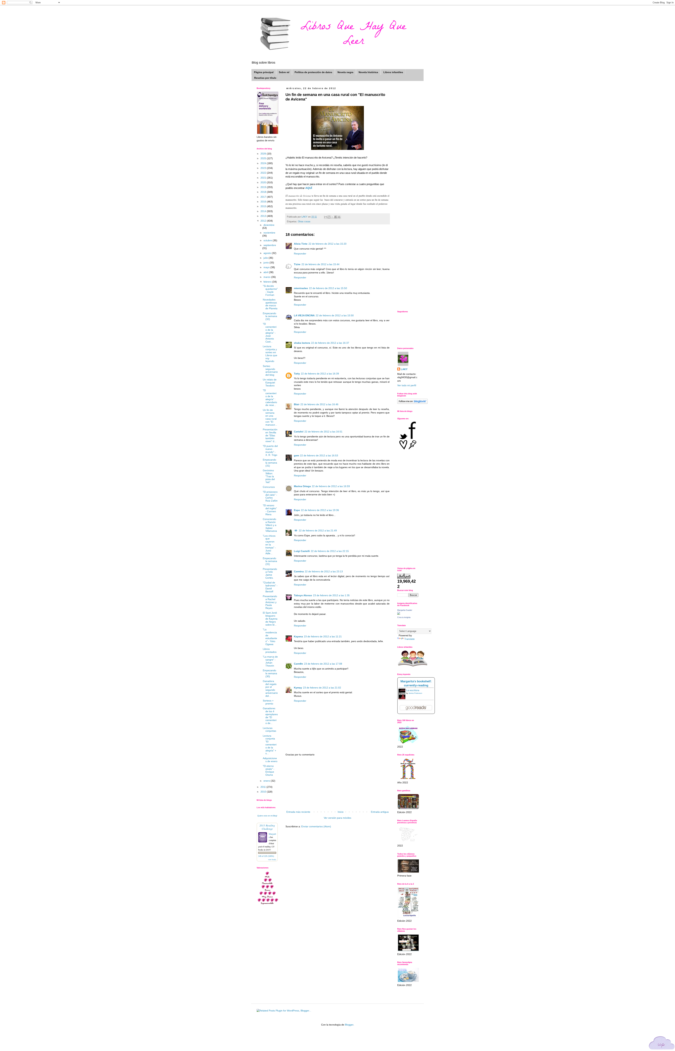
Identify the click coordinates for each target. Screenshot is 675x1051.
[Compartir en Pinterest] (339, 217)
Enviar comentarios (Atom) (316, 826)
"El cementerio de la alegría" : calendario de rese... (270, 397)
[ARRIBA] (662, 1043)
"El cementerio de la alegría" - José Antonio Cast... (270, 332)
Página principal (264, 72)
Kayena (298, 636)
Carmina (299, 571)
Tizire (297, 264)
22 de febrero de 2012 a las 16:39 (320, 373)
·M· (296, 530)
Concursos (269, 487)
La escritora (412, 690)
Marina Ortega (302, 486)
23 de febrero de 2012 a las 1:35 (331, 595)
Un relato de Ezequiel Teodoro (270, 382)
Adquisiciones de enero (270, 760)
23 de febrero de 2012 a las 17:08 (323, 663)
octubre (268, 240)
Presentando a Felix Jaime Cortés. (270, 573)
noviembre (269, 232)
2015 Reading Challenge (267, 826)
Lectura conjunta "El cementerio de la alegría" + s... (270, 744)
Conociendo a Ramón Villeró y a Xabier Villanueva (270, 525)
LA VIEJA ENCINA (304, 315)
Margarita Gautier (404, 610)
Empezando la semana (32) (270, 316)
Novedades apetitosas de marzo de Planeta (270, 304)
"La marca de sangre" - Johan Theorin (270, 661)
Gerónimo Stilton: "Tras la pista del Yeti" (269, 476)
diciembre (268, 225)
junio (266, 262)
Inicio (340, 811)
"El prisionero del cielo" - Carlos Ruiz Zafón (270, 496)
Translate (409, 639)
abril (266, 272)
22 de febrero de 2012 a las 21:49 (318, 530)
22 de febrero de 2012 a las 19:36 (320, 510)
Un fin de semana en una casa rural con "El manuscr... (270, 417)
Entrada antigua (380, 811)
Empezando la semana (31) (270, 462)
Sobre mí (284, 72)
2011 (263, 786)
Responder (300, 253)
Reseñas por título (265, 77)
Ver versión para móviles (337, 817)
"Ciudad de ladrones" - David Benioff (270, 587)
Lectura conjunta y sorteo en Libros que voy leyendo (270, 354)
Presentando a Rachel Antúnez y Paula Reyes (270, 602)
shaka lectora (302, 342)
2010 (264, 791)
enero (267, 780)
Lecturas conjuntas (269, 729)
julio (266, 257)
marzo (267, 277)
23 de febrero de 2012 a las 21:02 (322, 687)
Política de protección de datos (313, 72)
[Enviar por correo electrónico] (325, 217)
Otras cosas (304, 221)
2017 (264, 196)
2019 (264, 187)
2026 (264, 153)
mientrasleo (301, 288)
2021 (264, 177)
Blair (296, 404)
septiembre (269, 245)
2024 (264, 163)
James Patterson (415, 693)
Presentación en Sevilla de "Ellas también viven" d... (270, 435)
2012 (264, 220)
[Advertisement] (337, 783)
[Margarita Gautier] (398, 613)
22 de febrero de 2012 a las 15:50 (328, 288)
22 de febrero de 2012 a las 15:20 (327, 243)
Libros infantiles (393, 72)
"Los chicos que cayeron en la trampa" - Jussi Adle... (269, 544)
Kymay (298, 687)
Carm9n (298, 663)
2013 (264, 216)
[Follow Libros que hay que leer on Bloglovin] (412, 403)
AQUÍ (308, 187)
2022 (264, 172)
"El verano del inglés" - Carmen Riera (270, 510)
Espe (297, 510)
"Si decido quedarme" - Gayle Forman (270, 290)
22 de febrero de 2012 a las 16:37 (330, 342)
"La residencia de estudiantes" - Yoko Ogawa (270, 637)
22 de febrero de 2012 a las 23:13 (324, 571)
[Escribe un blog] (329, 217)
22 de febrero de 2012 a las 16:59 (331, 486)
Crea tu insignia (403, 617)
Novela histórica (368, 72)
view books (272, 859)
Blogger (349, 1024)
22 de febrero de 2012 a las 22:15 (330, 551)
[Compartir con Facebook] (336, 217)
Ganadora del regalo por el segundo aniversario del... (270, 688)
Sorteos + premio (268, 702)
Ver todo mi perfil (406, 385)
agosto (267, 253)
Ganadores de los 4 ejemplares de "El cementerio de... (270, 716)
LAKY (404, 369)
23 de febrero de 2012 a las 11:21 (323, 636)
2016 (264, 201)
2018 (264, 191)
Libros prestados (270, 650)
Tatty (297, 373)
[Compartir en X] (332, 217)
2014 (264, 211)
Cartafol (298, 431)
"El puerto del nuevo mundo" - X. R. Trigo (270, 450)
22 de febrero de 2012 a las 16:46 (319, 404)
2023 (264, 168)
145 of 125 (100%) (266, 856)
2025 (264, 158)
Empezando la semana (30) (270, 673)
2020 (264, 182)
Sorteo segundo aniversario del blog (270, 370)
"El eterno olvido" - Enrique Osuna (268, 770)
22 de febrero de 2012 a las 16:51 (323, 431)
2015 (264, 206)
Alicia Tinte (300, 243)
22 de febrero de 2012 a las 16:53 (319, 455)
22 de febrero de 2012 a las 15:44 (320, 264)
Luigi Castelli (302, 551)
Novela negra (345, 72)
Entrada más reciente (298, 811)
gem (296, 455)
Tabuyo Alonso (303, 595)
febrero (267, 281)
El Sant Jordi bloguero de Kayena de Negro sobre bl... (270, 618)
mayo (266, 267)
